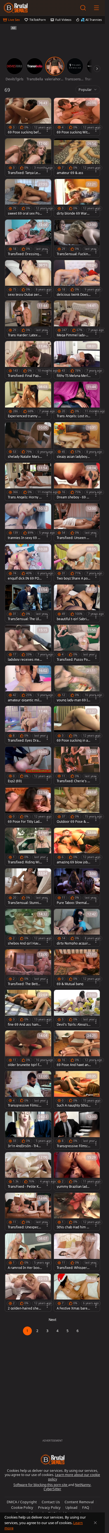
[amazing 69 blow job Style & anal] (77, 847)
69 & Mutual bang (70, 984)
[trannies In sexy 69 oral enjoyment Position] (28, 522)
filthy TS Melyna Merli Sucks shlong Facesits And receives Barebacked (73, 375)
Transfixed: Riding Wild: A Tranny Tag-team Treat (25, 862)
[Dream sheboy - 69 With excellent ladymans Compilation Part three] (77, 482)
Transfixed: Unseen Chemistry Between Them (74, 538)
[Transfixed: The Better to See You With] (28, 968)
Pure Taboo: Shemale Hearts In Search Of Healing (73, 903)
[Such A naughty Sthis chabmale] (77, 1090)
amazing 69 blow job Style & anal (73, 862)
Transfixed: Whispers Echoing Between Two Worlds (73, 1267)
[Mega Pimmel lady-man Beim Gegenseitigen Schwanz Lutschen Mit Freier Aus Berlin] (77, 319)
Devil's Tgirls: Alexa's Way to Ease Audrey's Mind (73, 1024)
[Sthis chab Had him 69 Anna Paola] (77, 1212)
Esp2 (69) (15, 781)
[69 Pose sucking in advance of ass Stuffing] (77, 725)
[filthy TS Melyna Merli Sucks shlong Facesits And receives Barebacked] (77, 360)
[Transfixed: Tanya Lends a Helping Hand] (28, 157)
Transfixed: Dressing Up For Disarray (25, 254)
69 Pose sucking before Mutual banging (25, 132)
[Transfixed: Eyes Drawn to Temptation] (28, 725)
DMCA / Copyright (22, 1501)
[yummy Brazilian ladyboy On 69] (77, 1171)
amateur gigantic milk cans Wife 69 (24, 700)
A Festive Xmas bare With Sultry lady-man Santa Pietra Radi (74, 1308)
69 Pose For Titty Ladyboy (24, 821)
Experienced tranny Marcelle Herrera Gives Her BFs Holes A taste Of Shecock (24, 416)
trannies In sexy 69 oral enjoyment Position (24, 538)
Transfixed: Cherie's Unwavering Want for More (73, 781)
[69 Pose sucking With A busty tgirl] (77, 117)
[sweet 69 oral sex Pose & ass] (28, 198)
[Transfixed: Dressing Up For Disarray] (28, 238)
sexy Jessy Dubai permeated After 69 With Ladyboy (24, 294)
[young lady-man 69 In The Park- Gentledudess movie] (77, 684)
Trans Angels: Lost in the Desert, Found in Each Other (74, 416)
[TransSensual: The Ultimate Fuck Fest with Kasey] (28, 603)
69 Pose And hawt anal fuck (74, 1065)
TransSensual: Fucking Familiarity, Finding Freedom (73, 254)
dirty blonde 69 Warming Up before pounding (74, 213)
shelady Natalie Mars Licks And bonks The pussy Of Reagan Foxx (25, 456)
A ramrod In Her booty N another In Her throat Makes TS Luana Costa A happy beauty (25, 1267)
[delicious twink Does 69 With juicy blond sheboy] (77, 279)
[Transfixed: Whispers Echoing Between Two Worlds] (77, 1252)
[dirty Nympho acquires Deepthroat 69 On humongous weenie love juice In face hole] (77, 928)
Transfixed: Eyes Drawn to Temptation (24, 740)
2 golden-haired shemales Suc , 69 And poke (25, 1308)
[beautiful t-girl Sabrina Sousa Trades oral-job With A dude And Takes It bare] (77, 603)
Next (52, 1319)
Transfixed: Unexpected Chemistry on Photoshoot (25, 1227)
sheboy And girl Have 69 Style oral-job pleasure (24, 943)
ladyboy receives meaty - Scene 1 (24, 659)
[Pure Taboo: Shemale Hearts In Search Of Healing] (77, 887)
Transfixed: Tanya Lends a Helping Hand (25, 173)
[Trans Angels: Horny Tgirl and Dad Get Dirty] (28, 482)
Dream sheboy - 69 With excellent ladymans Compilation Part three (74, 497)
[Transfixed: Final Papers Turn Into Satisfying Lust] (28, 360)
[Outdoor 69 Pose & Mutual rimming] (77, 806)
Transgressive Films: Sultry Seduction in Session (73, 1146)
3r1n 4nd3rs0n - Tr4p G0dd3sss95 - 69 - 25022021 (24, 1146)
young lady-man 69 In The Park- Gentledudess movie (73, 700)
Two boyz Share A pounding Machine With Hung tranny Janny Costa (73, 578)
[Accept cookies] (95, 1523)
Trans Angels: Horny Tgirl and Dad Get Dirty (24, 497)
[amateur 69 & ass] (77, 157)
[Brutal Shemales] (15, 7)
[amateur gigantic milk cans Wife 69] (28, 684)
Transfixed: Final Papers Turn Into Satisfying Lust (25, 375)
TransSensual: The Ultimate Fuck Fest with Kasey (24, 619)
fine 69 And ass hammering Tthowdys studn (25, 1024)
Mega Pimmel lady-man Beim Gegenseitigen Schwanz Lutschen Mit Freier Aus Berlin (74, 335)
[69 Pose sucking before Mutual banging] (28, 117)
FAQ (85, 1507)
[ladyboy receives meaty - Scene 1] (28, 644)
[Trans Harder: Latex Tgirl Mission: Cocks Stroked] (28, 319)
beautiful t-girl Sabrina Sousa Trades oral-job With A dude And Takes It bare (73, 619)
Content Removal (79, 1501)
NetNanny (83, 1484)
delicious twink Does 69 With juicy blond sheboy (74, 294)
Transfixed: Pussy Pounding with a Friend (73, 659)
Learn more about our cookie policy (74, 1477)
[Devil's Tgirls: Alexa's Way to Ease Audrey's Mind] (77, 1009)
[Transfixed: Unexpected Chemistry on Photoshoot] (28, 1212)
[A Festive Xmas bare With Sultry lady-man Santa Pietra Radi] (77, 1292)
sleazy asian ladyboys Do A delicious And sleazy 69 (73, 456)
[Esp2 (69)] (28, 765)
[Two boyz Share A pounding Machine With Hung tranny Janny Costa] (77, 563)
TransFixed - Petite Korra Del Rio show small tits (25, 1186)
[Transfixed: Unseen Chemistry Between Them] (77, 522)
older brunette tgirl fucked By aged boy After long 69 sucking (24, 1065)
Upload (71, 1507)
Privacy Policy (49, 1507)
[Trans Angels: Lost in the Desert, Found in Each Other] (77, 400)
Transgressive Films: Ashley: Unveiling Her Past (25, 1105)
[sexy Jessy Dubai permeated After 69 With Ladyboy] (28, 279)
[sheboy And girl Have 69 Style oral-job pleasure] (28, 928)
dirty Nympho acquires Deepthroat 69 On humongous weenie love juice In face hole (74, 943)
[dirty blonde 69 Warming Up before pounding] (77, 198)
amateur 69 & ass (70, 173)
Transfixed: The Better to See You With (24, 984)
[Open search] (83, 8)
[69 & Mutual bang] (77, 968)
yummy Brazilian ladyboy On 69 (74, 1186)
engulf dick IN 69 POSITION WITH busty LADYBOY (25, 578)
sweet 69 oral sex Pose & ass (24, 213)
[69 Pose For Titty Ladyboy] (28, 806)
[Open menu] (96, 8)
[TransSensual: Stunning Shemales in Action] (28, 887)
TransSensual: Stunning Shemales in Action (24, 903)
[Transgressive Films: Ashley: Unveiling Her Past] (28, 1090)
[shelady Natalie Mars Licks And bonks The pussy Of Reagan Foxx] (28, 441)
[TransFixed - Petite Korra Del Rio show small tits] (28, 1171)
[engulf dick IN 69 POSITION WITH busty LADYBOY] (28, 563)
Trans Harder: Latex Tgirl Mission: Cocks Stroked (25, 335)
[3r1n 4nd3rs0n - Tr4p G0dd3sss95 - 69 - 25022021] (28, 1130)
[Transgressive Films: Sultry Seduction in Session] (77, 1130)
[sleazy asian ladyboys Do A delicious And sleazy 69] (77, 441)
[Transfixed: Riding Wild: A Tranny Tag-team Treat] (28, 847)
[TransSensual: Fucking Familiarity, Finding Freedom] (77, 238)
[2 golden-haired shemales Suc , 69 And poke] (28, 1292)
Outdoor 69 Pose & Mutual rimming (73, 821)
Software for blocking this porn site (40, 1484)
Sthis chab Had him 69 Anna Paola (74, 1227)
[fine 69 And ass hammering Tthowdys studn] (28, 1009)
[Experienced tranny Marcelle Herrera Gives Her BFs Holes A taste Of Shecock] (28, 400)
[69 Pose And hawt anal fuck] (77, 1049)
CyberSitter (52, 1489)
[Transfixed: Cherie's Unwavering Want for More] (77, 765)
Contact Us (51, 1501)
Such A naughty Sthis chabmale (74, 1105)
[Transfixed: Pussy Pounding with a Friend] (77, 644)
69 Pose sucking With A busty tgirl (73, 132)
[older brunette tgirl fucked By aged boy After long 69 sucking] (28, 1049)
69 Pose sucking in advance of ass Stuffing (73, 740)
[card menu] (47, 129)
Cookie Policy (22, 1507)
